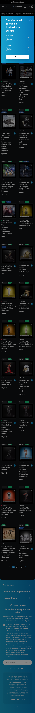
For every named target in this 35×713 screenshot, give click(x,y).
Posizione (9, 35)
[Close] (30, 19)
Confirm (17, 57)
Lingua (8, 45)
